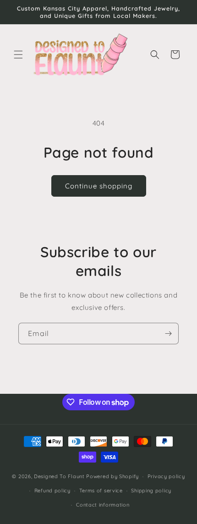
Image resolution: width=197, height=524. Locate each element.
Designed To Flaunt (59, 476)
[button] (18, 54)
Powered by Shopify (112, 476)
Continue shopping (98, 186)
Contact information (102, 505)
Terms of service (101, 490)
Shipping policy (151, 490)
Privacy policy (166, 476)
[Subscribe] (168, 333)
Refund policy (52, 490)
